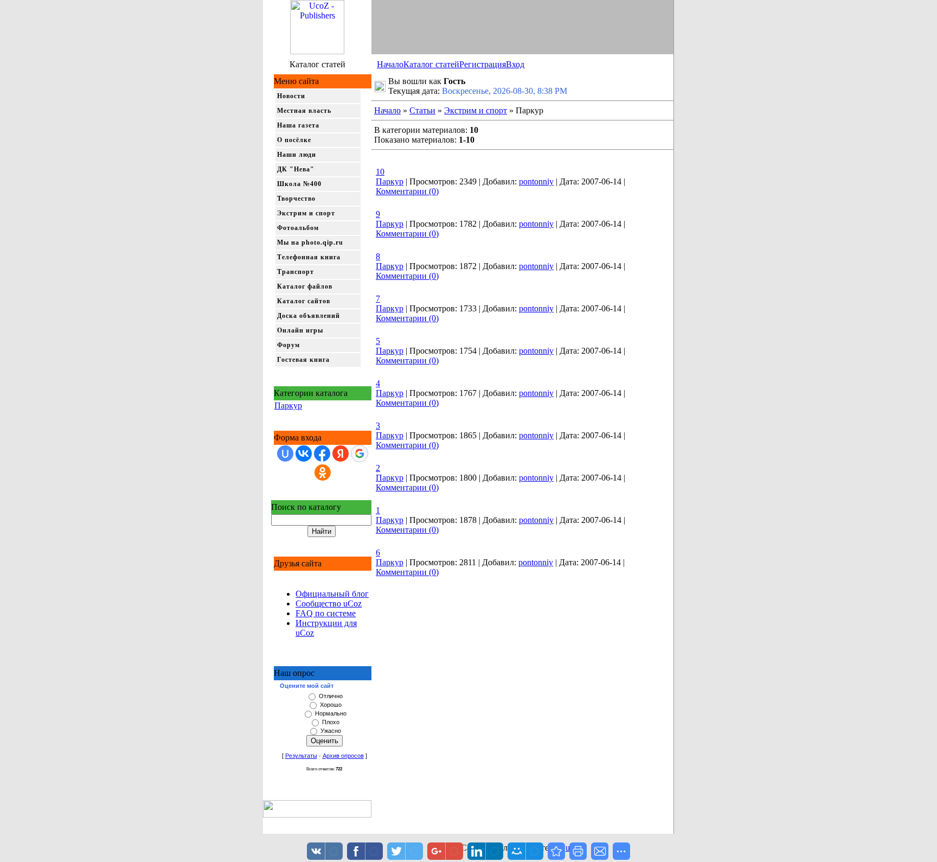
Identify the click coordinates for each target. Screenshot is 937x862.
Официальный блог (332, 593)
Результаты (301, 755)
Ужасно (330, 730)
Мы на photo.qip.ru (310, 242)
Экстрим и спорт (306, 213)
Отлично (331, 696)
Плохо (330, 722)
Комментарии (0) (407, 191)
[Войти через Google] (359, 453)
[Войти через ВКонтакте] (304, 453)
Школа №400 (299, 184)
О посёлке (294, 140)
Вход (515, 64)
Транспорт (295, 272)
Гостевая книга (303, 359)
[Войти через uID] (285, 453)
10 (380, 171)
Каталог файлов (304, 286)
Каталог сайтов (303, 301)
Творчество (296, 198)
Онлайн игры (300, 330)
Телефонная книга (309, 257)
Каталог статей (431, 64)
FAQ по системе (326, 613)
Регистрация (482, 64)
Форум (288, 345)
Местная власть (304, 110)
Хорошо (331, 704)
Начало (390, 64)
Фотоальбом (298, 228)
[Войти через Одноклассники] (323, 472)
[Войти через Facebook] (322, 453)
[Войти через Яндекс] (340, 453)
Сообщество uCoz (329, 603)
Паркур (288, 405)
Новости (291, 96)
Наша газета (298, 125)
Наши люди (296, 154)
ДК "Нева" (296, 169)
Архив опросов (343, 755)
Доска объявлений (308, 316)
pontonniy (536, 181)
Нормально (330, 713)
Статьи (422, 110)
